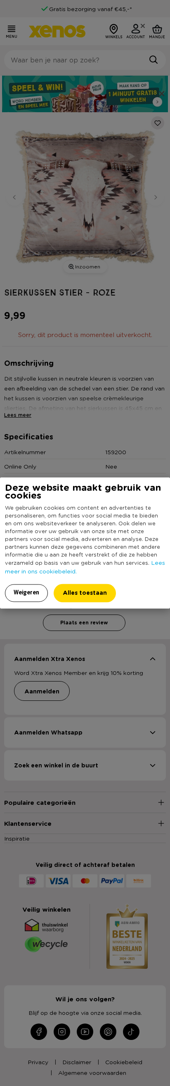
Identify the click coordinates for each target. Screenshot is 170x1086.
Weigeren (26, 592)
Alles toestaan (85, 593)
